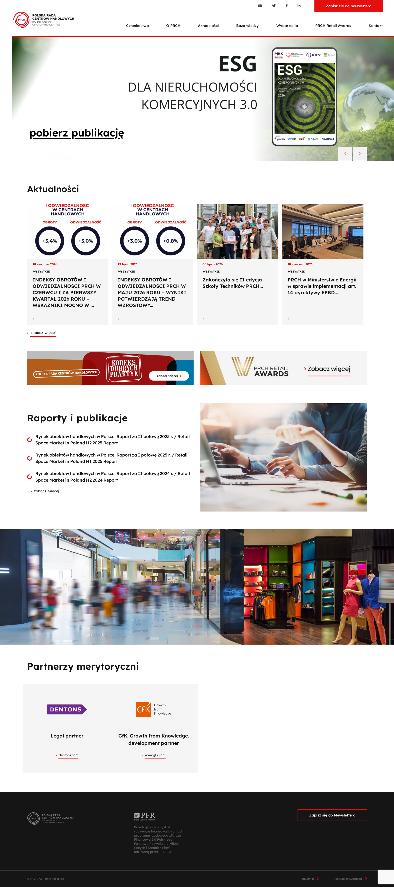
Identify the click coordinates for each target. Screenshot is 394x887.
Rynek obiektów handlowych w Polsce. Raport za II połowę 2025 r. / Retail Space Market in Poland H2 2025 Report (112, 440)
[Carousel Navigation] (352, 154)
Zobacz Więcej (43, 332)
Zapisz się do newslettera (348, 6)
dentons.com (68, 755)
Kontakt (376, 25)
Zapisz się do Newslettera (332, 815)
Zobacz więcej (46, 491)
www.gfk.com (155, 755)
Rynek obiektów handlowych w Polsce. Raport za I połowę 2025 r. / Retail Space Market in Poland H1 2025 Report (111, 458)
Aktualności (208, 25)
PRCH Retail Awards (333, 25)
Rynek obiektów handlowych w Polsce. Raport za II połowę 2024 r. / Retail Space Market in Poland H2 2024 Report (112, 477)
